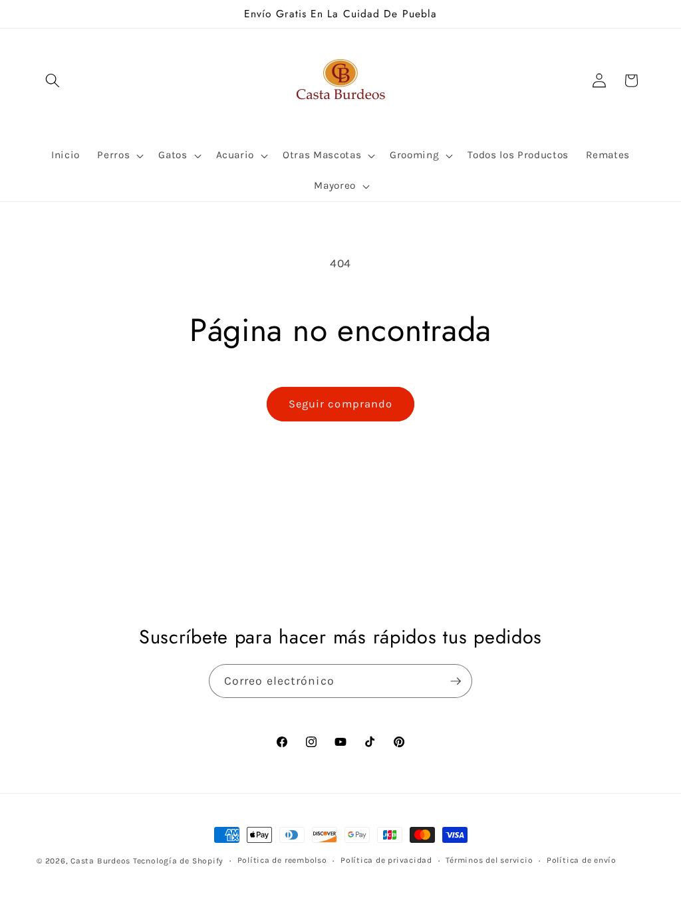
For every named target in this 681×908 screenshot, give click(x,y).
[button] (52, 80)
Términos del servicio (489, 860)
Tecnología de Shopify (178, 860)
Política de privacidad (386, 860)
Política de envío (581, 860)
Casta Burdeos (101, 860)
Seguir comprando (341, 403)
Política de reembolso (282, 860)
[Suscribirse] (456, 681)
